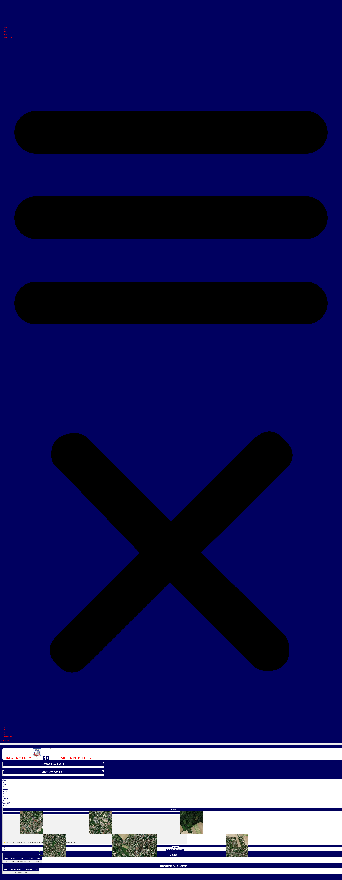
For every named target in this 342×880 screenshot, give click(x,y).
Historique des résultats (175, 850)
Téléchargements (8, 38)
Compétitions (7, 33)
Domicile (12, 869)
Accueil (5, 27)
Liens (5, 36)
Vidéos (5, 34)
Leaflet (6, 842)
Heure (36, 869)
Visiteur (29, 869)
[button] (171, 382)
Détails (175, 848)
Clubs (5, 31)
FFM (5, 29)
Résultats (20, 869)
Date (5, 869)
